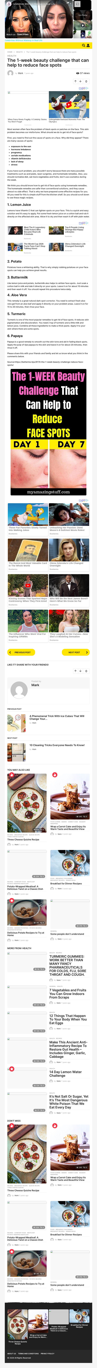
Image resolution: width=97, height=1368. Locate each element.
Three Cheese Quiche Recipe (23, 839)
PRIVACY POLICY (47, 1354)
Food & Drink (55, 822)
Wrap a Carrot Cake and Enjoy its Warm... (38, 1336)
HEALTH (11, 56)
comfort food (20, 881)
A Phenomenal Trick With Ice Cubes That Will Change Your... (57, 717)
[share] (68, 2)
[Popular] (11, 900)
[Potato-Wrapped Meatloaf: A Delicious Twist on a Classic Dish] (27, 864)
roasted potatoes (14, 930)
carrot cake (73, 822)
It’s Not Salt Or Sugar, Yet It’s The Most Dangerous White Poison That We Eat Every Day (68, 1101)
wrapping (54, 823)
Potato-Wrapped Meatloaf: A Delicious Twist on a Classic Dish (25, 887)
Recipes (10, 835)
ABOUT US (11, 1354)
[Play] (82, 25)
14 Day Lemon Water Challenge (65, 1074)
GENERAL (53, 931)
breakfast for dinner (64, 878)
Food (52, 878)
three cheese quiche (15, 836)
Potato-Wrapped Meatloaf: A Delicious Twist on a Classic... (59, 1329)
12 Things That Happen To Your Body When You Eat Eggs (68, 1019)
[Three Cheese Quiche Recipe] (27, 803)
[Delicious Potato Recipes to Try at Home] (27, 912)
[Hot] (11, 774)
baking (64, 822)
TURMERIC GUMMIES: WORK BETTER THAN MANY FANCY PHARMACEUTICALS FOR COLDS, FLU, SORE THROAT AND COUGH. (67, 966)
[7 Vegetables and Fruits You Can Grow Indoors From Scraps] (27, 997)
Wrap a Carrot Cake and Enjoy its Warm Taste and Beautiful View (68, 827)
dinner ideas (71, 880)
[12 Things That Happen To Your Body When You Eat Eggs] (27, 1023)
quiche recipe (34, 835)
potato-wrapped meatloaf (18, 883)
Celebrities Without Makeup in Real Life (34, 3)
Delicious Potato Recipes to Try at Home (25, 934)
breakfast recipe (21, 835)
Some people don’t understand (67, 934)
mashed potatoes (21, 928)
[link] (8, 4)
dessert (82, 822)
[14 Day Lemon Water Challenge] (27, 1078)
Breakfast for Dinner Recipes (66, 883)
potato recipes (35, 928)
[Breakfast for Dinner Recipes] (70, 863)
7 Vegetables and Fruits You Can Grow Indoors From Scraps (67, 993)
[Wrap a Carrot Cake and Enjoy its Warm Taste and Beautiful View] (70, 797)
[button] (83, 45)
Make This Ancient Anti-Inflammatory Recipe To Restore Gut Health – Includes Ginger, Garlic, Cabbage (68, 1049)
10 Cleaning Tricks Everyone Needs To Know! (57, 745)
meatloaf (31, 881)
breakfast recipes (57, 880)
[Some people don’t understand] (70, 914)
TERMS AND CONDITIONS (28, 1354)
